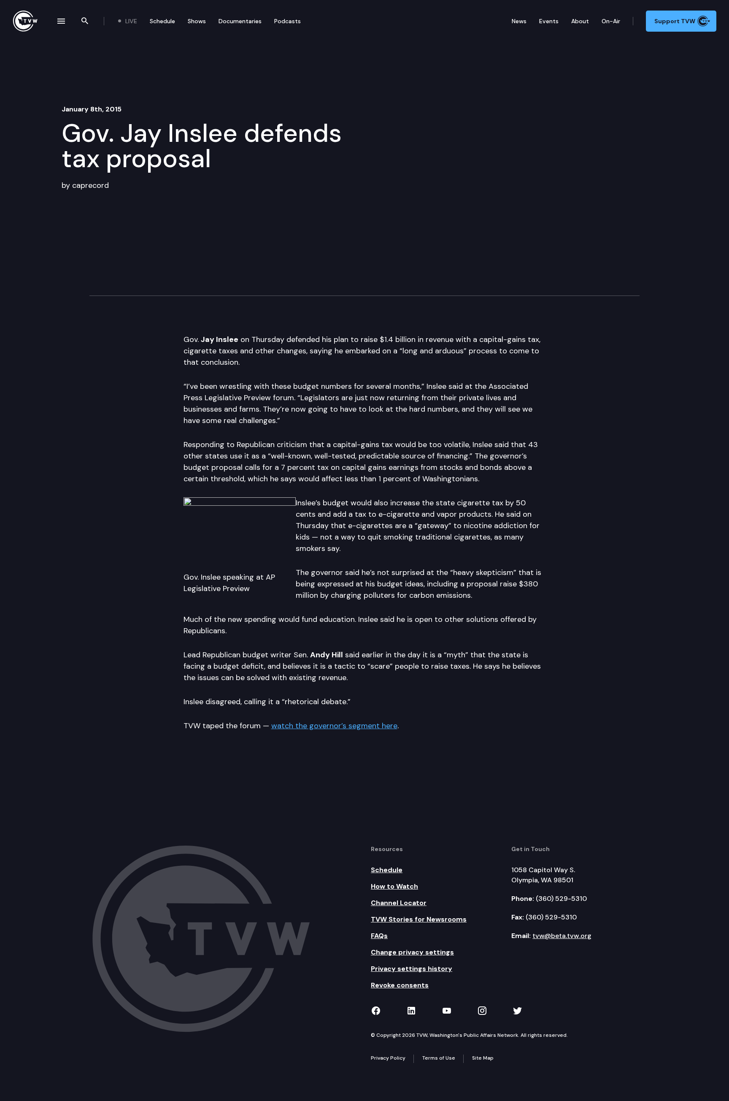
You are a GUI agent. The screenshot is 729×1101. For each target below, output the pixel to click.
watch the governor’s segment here (334, 726)
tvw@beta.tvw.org (561, 935)
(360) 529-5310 (561, 898)
